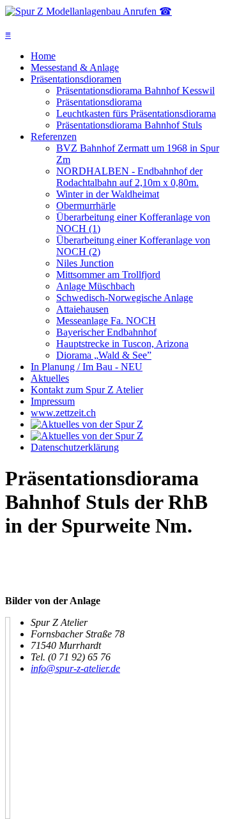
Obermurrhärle (86, 205)
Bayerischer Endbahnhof (106, 332)
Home (43, 56)
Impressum (53, 401)
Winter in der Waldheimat (107, 194)
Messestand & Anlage (75, 67)
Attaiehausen (82, 309)
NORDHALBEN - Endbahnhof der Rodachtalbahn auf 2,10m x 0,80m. (129, 177)
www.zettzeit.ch (63, 412)
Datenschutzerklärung (75, 447)
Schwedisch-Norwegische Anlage (124, 297)
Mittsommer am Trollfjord (108, 274)
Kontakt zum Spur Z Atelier (87, 389)
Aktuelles (50, 378)
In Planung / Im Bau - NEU (86, 366)
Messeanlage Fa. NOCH (106, 320)
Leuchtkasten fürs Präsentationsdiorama (136, 113)
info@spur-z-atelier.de (75, 668)
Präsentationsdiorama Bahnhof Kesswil (135, 90)
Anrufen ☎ (147, 11)
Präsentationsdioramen (76, 79)
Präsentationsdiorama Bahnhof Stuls (129, 125)
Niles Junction (85, 263)
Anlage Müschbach (95, 286)
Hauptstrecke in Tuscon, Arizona (122, 343)
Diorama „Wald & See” (103, 355)
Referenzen (54, 136)
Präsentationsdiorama (99, 102)
